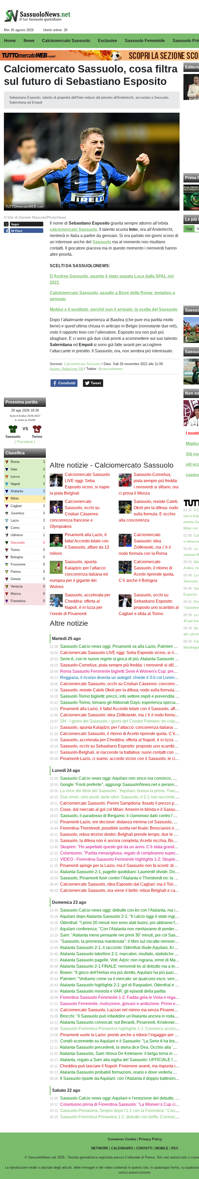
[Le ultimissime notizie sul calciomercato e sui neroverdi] (37, 16)
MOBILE (161, 1148)
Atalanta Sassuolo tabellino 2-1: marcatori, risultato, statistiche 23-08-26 (125, 954)
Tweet (95, 383)
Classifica (15, 453)
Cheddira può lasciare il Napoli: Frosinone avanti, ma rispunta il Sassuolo (127, 1066)
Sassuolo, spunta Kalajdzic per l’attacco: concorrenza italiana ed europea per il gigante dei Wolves (79, 574)
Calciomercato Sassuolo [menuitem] (66, 40)
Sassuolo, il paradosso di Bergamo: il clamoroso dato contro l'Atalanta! (124, 815)
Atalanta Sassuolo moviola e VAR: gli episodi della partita (113, 991)
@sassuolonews (110, 369)
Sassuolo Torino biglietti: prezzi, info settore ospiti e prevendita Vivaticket (126, 696)
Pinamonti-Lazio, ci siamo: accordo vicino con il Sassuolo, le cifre (120, 758)
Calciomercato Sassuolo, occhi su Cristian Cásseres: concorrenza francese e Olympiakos (75, 514)
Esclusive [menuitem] (107, 40)
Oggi (189, 229)
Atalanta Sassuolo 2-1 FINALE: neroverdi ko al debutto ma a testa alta (124, 966)
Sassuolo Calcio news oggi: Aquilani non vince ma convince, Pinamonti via (129, 778)
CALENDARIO (122, 1148)
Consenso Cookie (122, 1139)
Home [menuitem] (10, 40)
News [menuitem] (29, 40)
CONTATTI (144, 1148)
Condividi (66, 383)
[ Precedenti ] (25, 442)
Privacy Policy (150, 1139)
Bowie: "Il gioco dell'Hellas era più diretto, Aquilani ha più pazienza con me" (129, 972)
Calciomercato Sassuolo (82, 364)
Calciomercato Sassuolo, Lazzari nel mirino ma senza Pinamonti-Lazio (125, 1010)
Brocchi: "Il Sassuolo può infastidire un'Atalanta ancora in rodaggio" (122, 1016)
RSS (174, 1148)
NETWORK (99, 1148)
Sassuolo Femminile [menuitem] (145, 40)
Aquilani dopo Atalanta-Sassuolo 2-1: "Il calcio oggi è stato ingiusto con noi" (129, 916)
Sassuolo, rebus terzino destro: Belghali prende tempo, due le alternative (126, 834)
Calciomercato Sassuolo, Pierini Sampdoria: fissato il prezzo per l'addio (125, 803)
